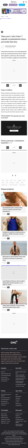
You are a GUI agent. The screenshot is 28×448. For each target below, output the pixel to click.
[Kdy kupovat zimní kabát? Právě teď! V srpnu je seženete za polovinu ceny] (14, 248)
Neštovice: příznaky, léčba (6, 373)
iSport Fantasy (8, 354)
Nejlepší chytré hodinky (5, 419)
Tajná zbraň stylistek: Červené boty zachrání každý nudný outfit (13, 306)
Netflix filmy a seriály (5, 423)
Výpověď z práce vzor (5, 403)
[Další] (20, 85)
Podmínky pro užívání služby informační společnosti (13, 438)
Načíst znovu (14, 130)
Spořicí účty (18, 415)
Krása (7, 16)
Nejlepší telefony (4, 415)
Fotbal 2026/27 (18, 396)
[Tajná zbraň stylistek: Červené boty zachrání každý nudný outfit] (14, 297)
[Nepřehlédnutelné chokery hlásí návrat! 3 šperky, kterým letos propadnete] (14, 199)
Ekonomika (19, 410)
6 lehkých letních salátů (20, 386)
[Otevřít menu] (26, 2)
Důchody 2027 (18, 417)
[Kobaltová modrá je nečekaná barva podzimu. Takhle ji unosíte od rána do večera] (14, 223)
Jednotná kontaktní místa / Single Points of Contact (11, 443)
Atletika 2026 (18, 403)
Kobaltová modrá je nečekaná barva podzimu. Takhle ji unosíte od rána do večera (14, 234)
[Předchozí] (7, 85)
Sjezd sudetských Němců (5, 397)
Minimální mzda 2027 (20, 419)
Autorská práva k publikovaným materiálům (14, 436)
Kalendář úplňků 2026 (5, 379)
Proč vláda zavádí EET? (5, 399)
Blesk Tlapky (13, 352)
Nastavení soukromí (9, 441)
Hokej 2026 (18, 398)
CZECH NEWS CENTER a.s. (19, 431)
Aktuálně (3, 368)
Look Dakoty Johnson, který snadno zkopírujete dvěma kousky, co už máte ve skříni (14, 282)
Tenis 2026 (18, 400)
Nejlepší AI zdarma (4, 417)
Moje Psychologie (5, 352)
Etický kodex (23, 443)
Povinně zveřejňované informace (14, 444)
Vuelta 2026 (16, 363)
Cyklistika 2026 (18, 405)
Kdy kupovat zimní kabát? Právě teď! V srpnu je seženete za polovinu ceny (14, 258)
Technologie (4, 410)
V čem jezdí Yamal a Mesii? (6, 375)
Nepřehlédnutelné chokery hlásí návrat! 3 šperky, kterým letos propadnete (12, 209)
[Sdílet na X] (15, 175)
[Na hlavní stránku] (14, 2)
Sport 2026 (19, 391)
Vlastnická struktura (18, 441)
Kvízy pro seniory (4, 377)
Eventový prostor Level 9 (11, 361)
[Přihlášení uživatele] (23, 2)
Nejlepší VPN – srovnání (5, 421)
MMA (17, 394)
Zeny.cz (2, 16)
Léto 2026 (18, 368)
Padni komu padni (4, 401)
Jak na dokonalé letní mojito (21, 384)
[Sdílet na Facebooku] (13, 175)
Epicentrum (3, 371)
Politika (3, 391)
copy (24, 107)
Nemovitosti (8, 356)
